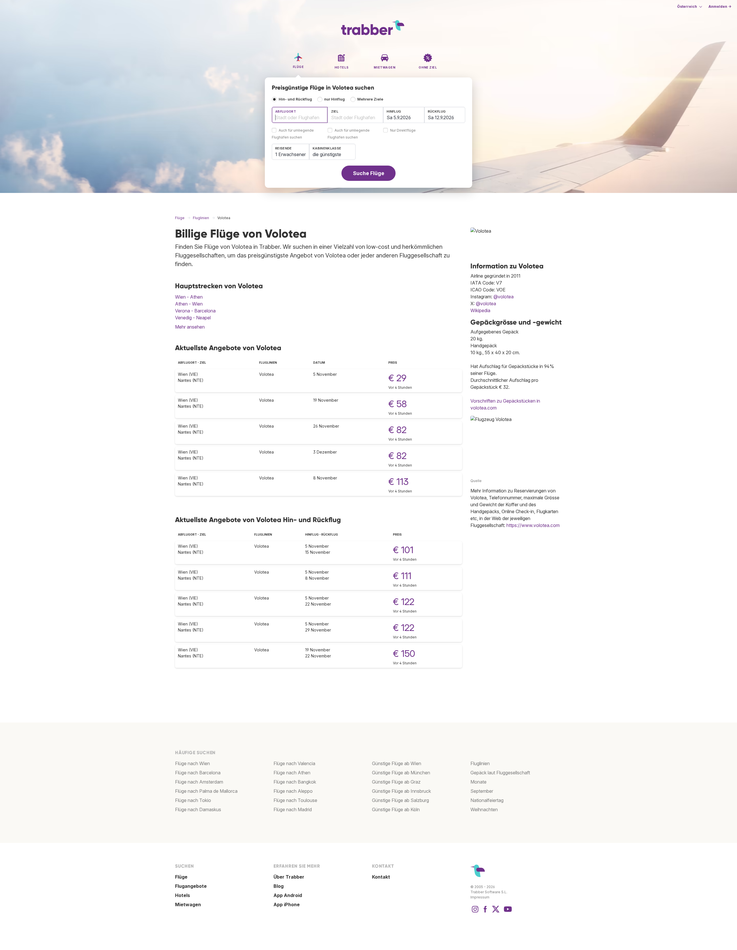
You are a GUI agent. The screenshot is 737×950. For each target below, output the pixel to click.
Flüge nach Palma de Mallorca (206, 791)
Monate (478, 782)
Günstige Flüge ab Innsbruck (401, 791)
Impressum (479, 897)
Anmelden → (719, 6)
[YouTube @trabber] (507, 912)
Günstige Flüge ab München (401, 772)
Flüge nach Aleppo (293, 791)
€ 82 (397, 429)
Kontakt (381, 877)
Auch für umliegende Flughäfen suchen (293, 134)
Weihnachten (484, 809)
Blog (278, 886)
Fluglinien (480, 763)
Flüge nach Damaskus (198, 809)
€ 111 (402, 575)
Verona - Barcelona (195, 311)
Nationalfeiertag (487, 800)
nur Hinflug (334, 99)
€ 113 (398, 481)
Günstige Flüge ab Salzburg (400, 800)
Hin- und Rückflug (295, 99)
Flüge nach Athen (291, 772)
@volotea (503, 296)
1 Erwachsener (290, 154)
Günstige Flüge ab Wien (396, 763)
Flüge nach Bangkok (294, 782)
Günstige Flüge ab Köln (396, 809)
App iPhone (286, 904)
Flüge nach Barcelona (198, 772)
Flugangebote (191, 886)
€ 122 (403, 601)
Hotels (182, 895)
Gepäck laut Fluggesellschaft (500, 772)
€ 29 (397, 378)
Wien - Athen (189, 297)
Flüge (181, 877)
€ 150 (404, 653)
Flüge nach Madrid (292, 809)
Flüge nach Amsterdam (199, 782)
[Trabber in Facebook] (485, 912)
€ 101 (403, 549)
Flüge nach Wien (192, 763)
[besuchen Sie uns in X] (495, 912)
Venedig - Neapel (193, 318)
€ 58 (397, 403)
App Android (287, 895)
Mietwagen (188, 904)
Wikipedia (480, 310)
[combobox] (300, 115)
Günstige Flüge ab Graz (396, 782)
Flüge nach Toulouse (295, 800)
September (481, 791)
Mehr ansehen (190, 327)
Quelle (476, 481)
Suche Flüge (368, 173)
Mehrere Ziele (370, 99)
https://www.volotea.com (533, 525)
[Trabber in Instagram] (475, 912)
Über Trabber (288, 877)
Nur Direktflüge (403, 130)
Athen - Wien (189, 304)
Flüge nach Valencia (294, 763)
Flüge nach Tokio (193, 800)
